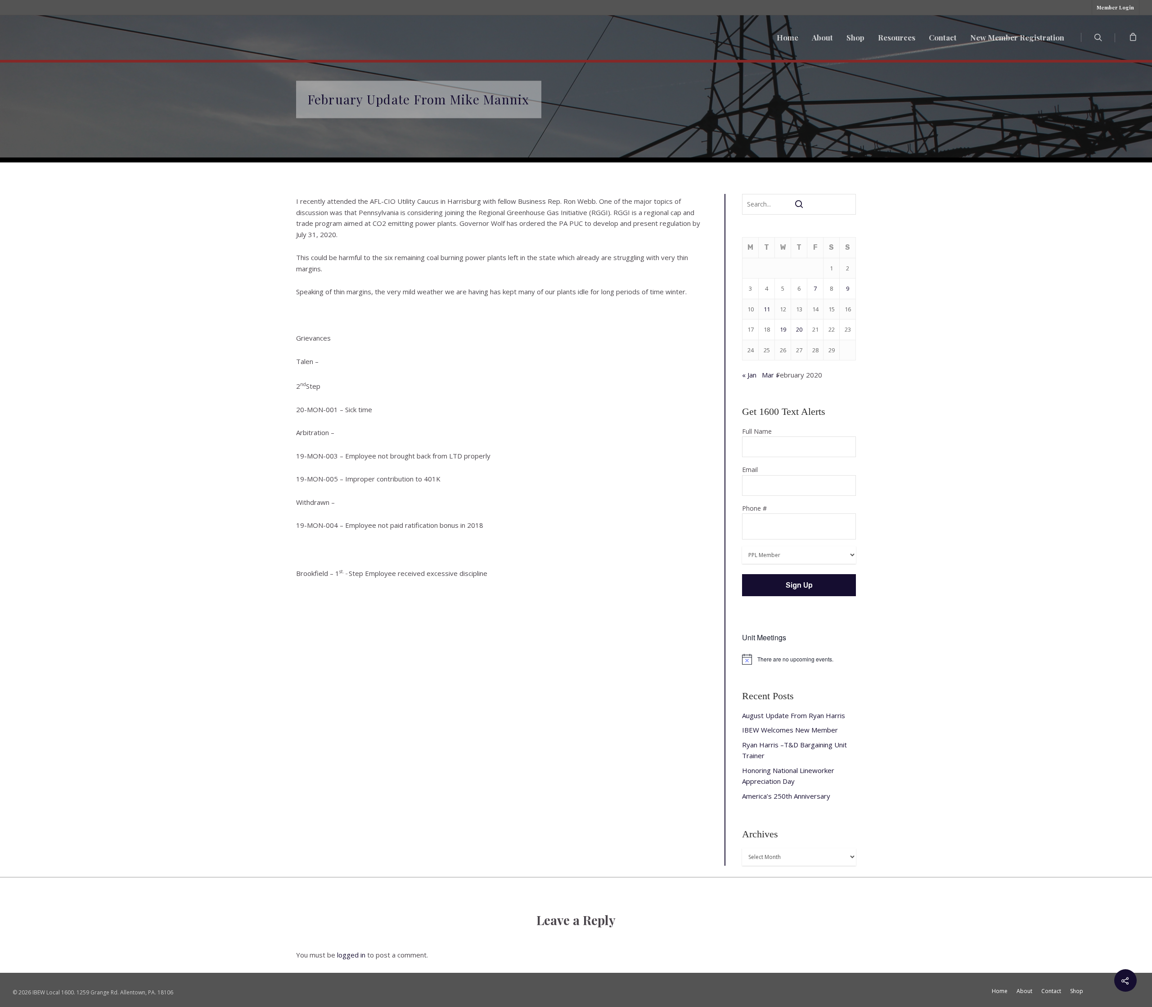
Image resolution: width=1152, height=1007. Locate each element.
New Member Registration (1017, 37)
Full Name (757, 431)
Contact (943, 37)
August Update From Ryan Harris (793, 715)
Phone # (754, 508)
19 (783, 329)
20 (799, 329)
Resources (896, 37)
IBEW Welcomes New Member (790, 729)
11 (767, 309)
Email (750, 469)
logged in (351, 954)
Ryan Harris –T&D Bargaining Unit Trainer (794, 750)
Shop (855, 37)
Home (787, 37)
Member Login (1115, 7)
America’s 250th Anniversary (786, 795)
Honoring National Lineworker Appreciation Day (788, 776)
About (822, 37)
